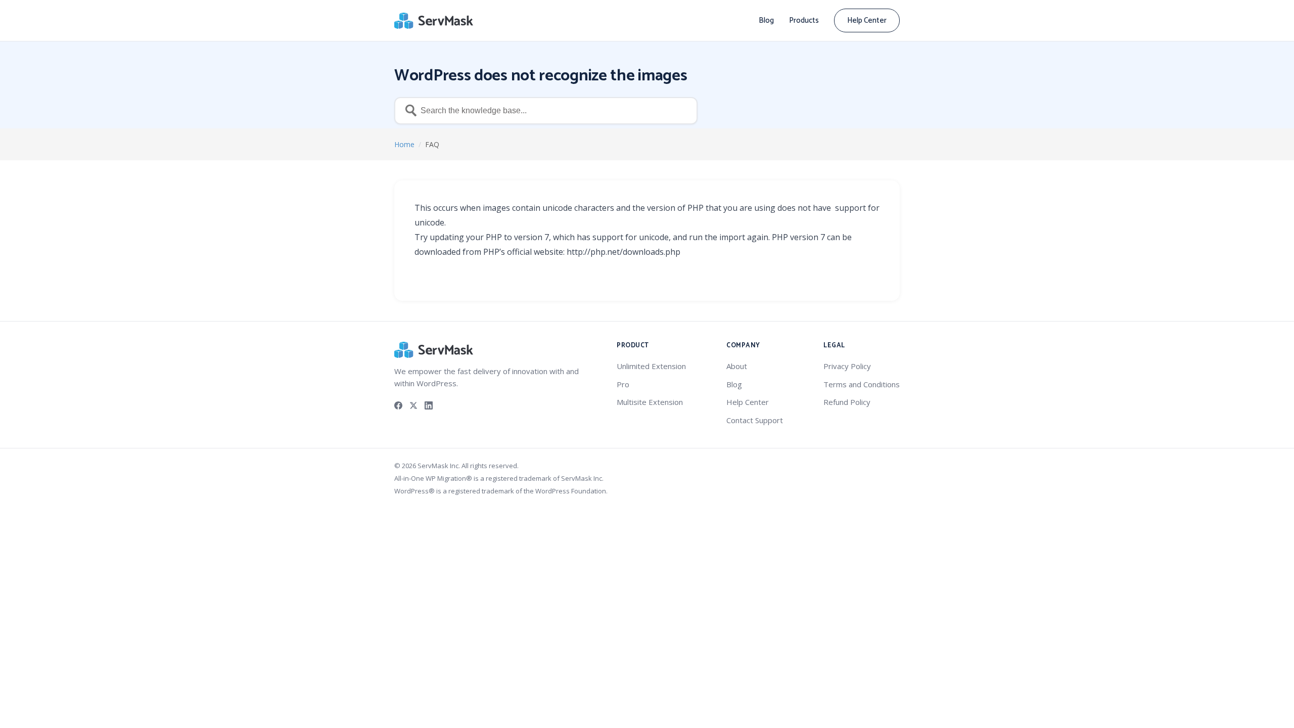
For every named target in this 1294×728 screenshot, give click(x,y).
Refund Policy (846, 402)
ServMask (434, 21)
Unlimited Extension (651, 366)
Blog (766, 20)
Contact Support (754, 420)
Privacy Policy (847, 366)
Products (804, 20)
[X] (413, 405)
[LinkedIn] (429, 405)
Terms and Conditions (861, 384)
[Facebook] (398, 405)
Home (404, 144)
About (736, 366)
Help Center (867, 20)
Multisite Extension (650, 402)
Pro (623, 384)
